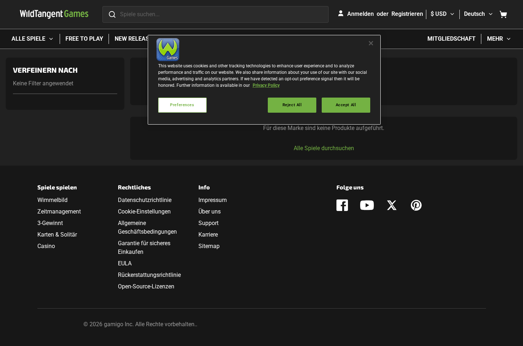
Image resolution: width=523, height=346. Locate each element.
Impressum (212, 200)
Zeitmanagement (59, 211)
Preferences (182, 104)
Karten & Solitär (57, 234)
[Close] (371, 43)
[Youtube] (367, 205)
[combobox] (215, 14)
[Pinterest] (416, 205)
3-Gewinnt (50, 223)
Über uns (209, 211)
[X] (392, 205)
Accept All (346, 104)
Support (208, 223)
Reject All (292, 104)
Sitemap (209, 246)
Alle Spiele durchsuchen (324, 148)
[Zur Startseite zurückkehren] (54, 14)
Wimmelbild (52, 200)
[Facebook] (342, 205)
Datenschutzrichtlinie (144, 200)
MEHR (495, 38)
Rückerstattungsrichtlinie (149, 274)
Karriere (208, 234)
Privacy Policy (266, 85)
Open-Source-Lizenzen (146, 286)
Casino (46, 246)
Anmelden (360, 13)
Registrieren (407, 13)
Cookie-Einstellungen (144, 211)
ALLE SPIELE (28, 38)
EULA (125, 263)
